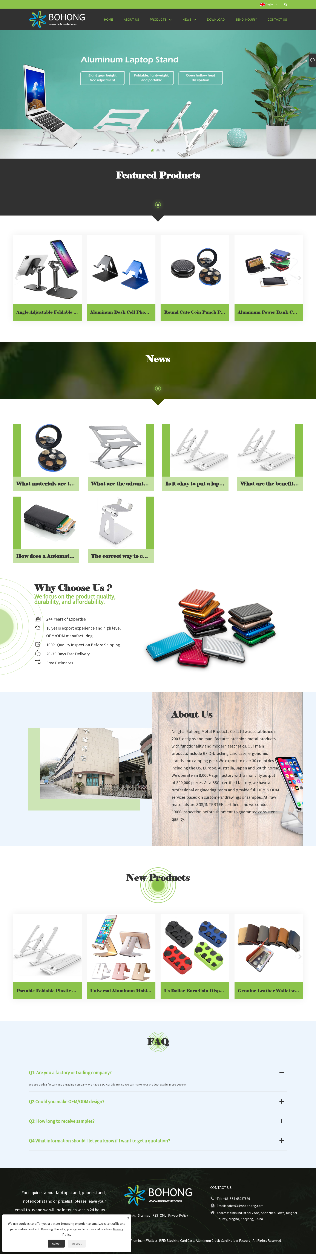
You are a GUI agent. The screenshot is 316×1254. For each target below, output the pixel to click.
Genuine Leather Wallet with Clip (270, 990)
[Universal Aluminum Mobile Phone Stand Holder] (121, 948)
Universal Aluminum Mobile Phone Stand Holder (122, 990)
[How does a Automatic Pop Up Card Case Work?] (50, 520)
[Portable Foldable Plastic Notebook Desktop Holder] (47, 948)
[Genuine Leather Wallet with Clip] (269, 948)
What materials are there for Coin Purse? (47, 484)
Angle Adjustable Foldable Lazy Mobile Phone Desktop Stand (49, 312)
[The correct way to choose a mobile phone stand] (117, 520)
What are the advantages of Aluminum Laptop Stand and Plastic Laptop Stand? (122, 484)
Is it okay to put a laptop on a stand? (197, 484)
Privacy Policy (178, 1215)
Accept (76, 1243)
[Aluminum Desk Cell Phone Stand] (121, 269)
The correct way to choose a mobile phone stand (122, 556)
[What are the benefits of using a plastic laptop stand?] (266, 448)
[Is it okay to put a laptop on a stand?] (199, 448)
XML (163, 1215)
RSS (155, 1215)
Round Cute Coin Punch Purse (196, 312)
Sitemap (144, 1215)
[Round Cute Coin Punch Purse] (195, 269)
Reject (56, 1243)
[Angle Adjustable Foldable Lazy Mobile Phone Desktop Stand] (47, 269)
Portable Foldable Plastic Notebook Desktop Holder (49, 990)
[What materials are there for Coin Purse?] (50, 448)
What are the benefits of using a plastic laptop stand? (271, 484)
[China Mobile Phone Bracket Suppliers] (158, 94)
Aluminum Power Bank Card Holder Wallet (270, 312)
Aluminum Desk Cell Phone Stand (122, 312)
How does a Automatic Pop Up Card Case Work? (47, 556)
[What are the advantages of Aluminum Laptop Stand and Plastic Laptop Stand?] (117, 448)
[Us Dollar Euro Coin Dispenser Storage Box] (195, 948)
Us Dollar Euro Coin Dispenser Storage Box (196, 990)
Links (132, 1215)
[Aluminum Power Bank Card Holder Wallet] (269, 269)
